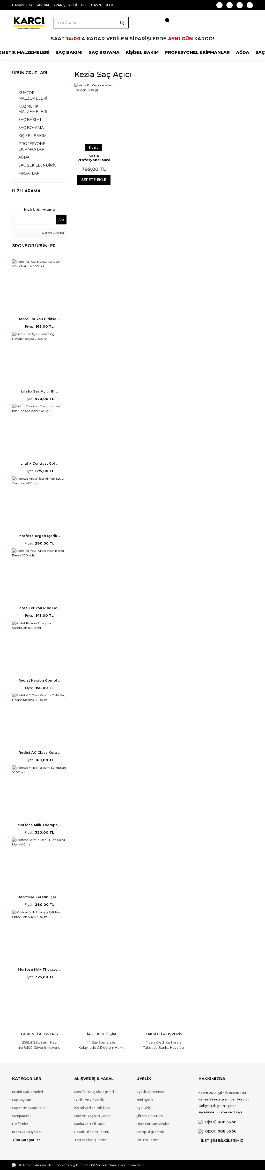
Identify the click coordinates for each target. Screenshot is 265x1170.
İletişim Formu (147, 1140)
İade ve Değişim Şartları (93, 1116)
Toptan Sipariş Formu (90, 1140)
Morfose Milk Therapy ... (39, 969)
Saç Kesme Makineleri (29, 1108)
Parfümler (20, 1124)
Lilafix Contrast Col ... (39, 463)
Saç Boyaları (21, 1100)
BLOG (109, 5)
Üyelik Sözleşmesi (150, 1092)
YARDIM (42, 5)
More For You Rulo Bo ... (39, 608)
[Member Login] (144, 23)
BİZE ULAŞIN (91, 5)
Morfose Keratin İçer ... (39, 897)
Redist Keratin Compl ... (39, 680)
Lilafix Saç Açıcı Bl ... (39, 391)
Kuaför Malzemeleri (27, 1092)
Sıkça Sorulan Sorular (152, 1124)
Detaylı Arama (52, 233)
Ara (61, 219)
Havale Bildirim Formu (91, 1132)
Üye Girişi (143, 1108)
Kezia (93, 147)
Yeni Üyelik (144, 1100)
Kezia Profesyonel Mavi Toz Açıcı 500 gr (93, 158)
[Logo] (29, 23)
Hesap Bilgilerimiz (150, 1132)
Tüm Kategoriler (26, 1140)
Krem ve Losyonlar (27, 1132)
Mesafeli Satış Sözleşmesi (94, 1092)
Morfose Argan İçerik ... (39, 536)
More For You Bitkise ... (39, 319)
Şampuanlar (21, 1116)
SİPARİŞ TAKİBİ (65, 5)
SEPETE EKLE (93, 179)
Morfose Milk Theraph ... (39, 825)
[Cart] (162, 23)
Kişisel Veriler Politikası (92, 1108)
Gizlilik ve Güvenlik (89, 1100)
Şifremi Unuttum (149, 1116)
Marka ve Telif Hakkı (89, 1124)
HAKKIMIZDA (22, 5)
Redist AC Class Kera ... (39, 752)
